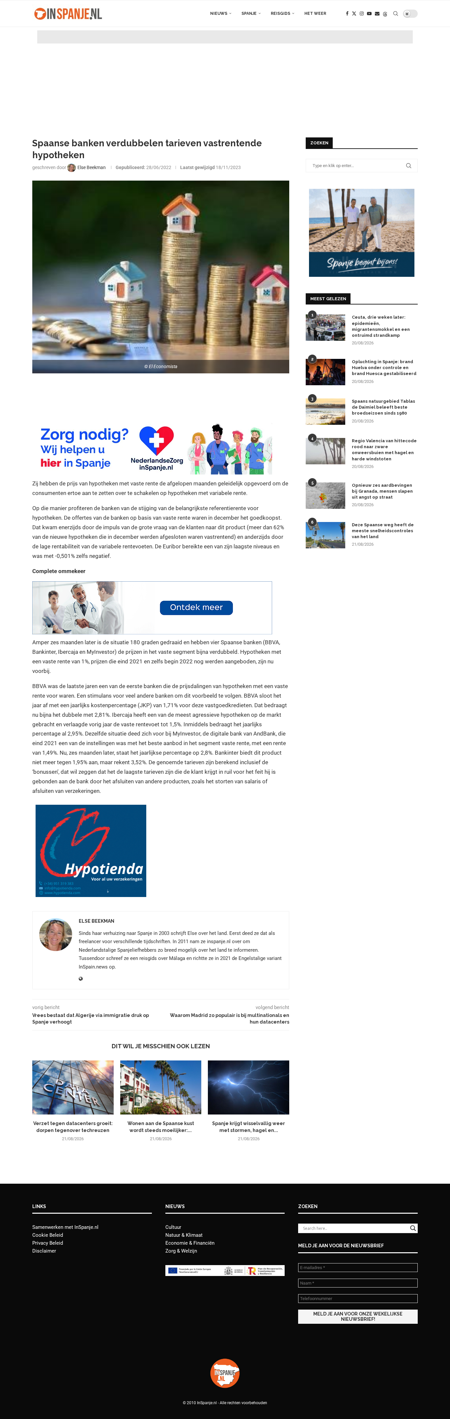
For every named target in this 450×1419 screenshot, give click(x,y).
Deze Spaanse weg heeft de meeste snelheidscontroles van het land (383, 530)
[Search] (395, 13)
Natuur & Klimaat (184, 1235)
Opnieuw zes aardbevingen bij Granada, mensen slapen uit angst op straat (382, 491)
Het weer (315, 13)
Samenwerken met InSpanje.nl (65, 1227)
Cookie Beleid (47, 1235)
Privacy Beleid (47, 1243)
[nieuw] (361, 192)
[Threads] (385, 13)
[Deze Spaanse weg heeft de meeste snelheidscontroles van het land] (325, 535)
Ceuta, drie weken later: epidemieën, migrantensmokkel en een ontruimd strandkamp (381, 326)
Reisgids (280, 13)
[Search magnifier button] (413, 1228)
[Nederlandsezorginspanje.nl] (152, 426)
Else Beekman (96, 921)
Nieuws (218, 13)
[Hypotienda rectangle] (91, 809)
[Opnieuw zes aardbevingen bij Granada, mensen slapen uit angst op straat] (325, 495)
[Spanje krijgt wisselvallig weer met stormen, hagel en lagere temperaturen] (248, 1087)
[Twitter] (354, 13)
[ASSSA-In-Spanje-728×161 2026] (152, 586)
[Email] (377, 13)
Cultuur (173, 1227)
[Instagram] (362, 13)
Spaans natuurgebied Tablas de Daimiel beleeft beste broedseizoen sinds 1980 (383, 407)
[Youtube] (369, 13)
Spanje (249, 13)
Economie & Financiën (189, 1243)
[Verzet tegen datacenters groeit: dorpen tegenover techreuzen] (73, 1087)
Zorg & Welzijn (181, 1251)
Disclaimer (44, 1251)
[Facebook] (347, 13)
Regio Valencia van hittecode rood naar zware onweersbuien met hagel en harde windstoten (384, 449)
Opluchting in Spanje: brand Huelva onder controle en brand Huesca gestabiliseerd (384, 367)
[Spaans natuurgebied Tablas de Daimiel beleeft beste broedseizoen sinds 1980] (325, 411)
